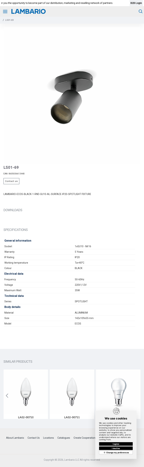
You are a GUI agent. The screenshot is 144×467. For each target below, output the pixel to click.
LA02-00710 (26, 417)
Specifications (16, 230)
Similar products (18, 361)
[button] (7, 395)
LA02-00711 (72, 417)
